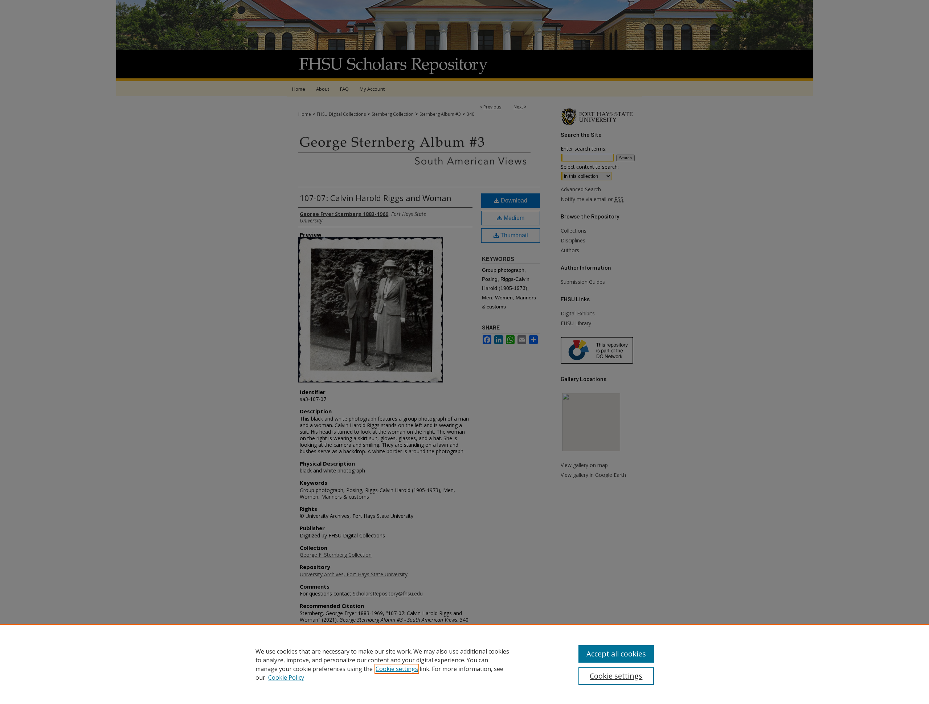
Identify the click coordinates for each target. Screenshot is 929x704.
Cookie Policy (286, 678)
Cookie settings (397, 669)
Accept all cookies (616, 654)
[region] (464, 664)
